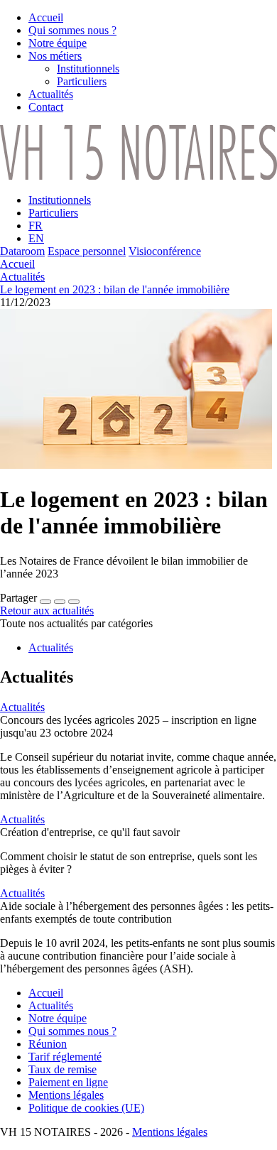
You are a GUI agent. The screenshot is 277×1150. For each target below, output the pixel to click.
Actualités (22, 277)
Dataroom (22, 251)
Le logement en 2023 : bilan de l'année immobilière (114, 289)
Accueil (17, 264)
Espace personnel (87, 251)
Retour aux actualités (47, 610)
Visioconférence (165, 251)
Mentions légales (169, 1132)
